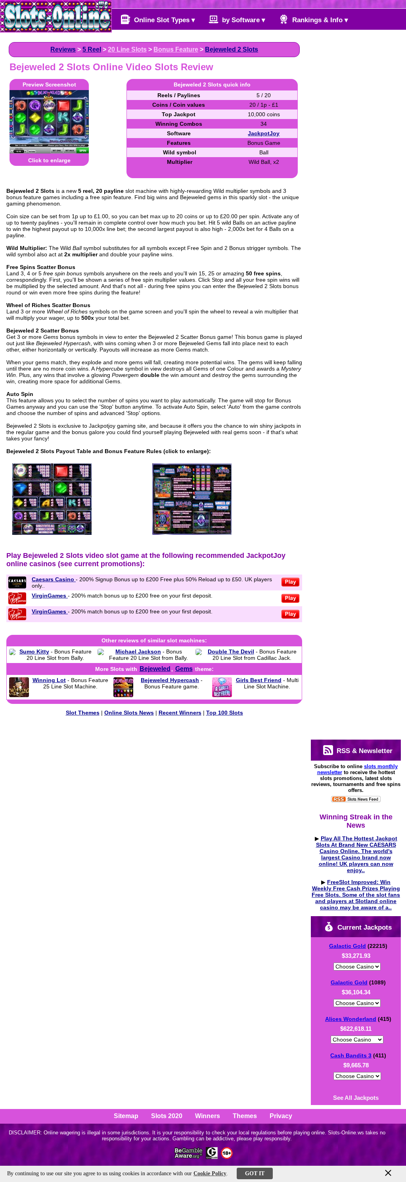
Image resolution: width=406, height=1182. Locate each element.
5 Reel (91, 49)
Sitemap (126, 1116)
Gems (184, 668)
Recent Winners (180, 712)
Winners (207, 1116)
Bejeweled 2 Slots (231, 49)
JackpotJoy (264, 133)
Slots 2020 (166, 1116)
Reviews (63, 49)
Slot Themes (83, 712)
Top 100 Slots (224, 712)
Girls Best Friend (259, 680)
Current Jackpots (363, 927)
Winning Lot (49, 680)
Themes (245, 1116)
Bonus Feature (175, 49)
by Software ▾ (242, 20)
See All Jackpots (356, 1097)
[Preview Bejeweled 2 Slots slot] (49, 151)
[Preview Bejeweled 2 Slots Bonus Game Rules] (192, 533)
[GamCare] (212, 1156)
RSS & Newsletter (364, 751)
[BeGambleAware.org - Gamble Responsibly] (189, 1156)
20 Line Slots (127, 49)
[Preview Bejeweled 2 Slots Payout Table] (52, 533)
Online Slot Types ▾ (163, 20)
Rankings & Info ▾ (319, 20)
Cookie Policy (209, 1173)
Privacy (281, 1116)
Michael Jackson (138, 651)
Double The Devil (231, 651)
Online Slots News (129, 712)
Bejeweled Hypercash (170, 680)
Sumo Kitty (34, 651)
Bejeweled (155, 668)
